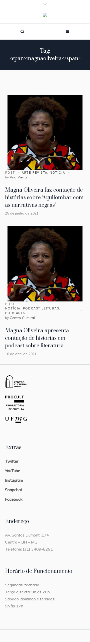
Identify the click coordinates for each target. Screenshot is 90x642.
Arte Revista (35, 172)
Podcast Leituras (41, 308)
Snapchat (13, 489)
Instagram (14, 480)
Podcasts (15, 313)
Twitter (11, 461)
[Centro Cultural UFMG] (45, 16)
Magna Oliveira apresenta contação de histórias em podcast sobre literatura (37, 338)
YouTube (12, 470)
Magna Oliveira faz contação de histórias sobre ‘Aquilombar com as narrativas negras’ (44, 197)
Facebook (13, 499)
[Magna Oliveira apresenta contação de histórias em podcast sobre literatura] (45, 263)
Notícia (57, 172)
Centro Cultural (22, 317)
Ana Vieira (18, 177)
